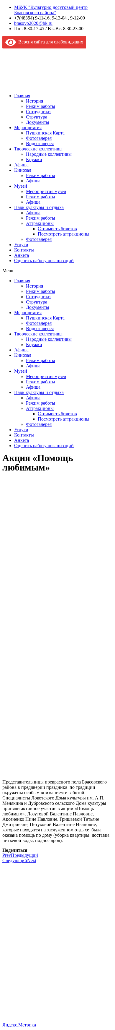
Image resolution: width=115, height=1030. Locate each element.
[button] (57, 270)
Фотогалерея (39, 138)
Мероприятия (28, 127)
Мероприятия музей (46, 191)
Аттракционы (40, 223)
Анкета (21, 255)
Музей (20, 186)
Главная (22, 95)
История (34, 100)
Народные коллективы (49, 154)
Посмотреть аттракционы (63, 233)
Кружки (34, 159)
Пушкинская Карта (45, 132)
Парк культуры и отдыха (39, 207)
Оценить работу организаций (44, 260)
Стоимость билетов (57, 228)
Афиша (21, 164)
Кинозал (22, 170)
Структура (36, 116)
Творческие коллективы (38, 148)
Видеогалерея (40, 143)
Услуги (21, 244)
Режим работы (40, 106)
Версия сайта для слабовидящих (49, 41)
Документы (37, 122)
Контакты (24, 249)
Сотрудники (38, 111)
